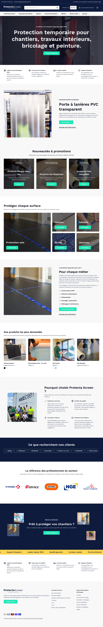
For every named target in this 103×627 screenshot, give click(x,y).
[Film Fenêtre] (64, 350)
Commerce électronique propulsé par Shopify (30, 618)
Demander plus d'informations (67, 127)
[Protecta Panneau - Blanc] (9, 368)
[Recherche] (57, 8)
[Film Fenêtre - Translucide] (53, 368)
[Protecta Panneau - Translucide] (7, 368)
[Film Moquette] (88, 350)
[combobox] (41, 7)
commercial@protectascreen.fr (22, 1)
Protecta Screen (12, 618)
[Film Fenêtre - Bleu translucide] (56, 368)
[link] (13, 487)
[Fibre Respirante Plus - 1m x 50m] (39, 350)
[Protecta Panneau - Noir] (4, 368)
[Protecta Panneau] (15, 350)
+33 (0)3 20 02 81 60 (6, 1)
